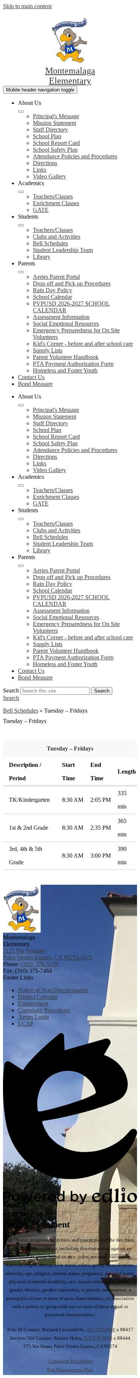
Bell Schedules (50, 243)
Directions (45, 163)
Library (41, 257)
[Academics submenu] (21, 192)
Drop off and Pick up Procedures (72, 283)
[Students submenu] (21, 225)
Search (11, 690)
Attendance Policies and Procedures (75, 156)
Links (39, 170)
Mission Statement (54, 123)
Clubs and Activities (56, 236)
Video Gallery (49, 176)
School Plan (47, 136)
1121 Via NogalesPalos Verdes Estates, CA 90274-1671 (48, 954)
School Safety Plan (55, 149)
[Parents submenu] (21, 272)
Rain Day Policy (52, 290)
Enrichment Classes (56, 203)
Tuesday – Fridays (70, 748)
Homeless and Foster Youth (65, 370)
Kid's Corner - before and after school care (83, 344)
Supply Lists (47, 350)
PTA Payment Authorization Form (73, 364)
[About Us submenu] (21, 111)
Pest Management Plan (70, 1369)
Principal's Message (56, 116)
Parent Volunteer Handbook (66, 357)
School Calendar (52, 297)
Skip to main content (27, 6)
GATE (41, 210)
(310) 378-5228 (39, 964)
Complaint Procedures (70, 1361)
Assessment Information (61, 317)
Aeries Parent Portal (56, 277)
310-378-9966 (100, 1329)
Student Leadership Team (63, 250)
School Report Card (56, 143)
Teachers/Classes (53, 196)
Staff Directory (50, 129)
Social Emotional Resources (66, 323)
